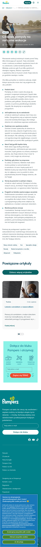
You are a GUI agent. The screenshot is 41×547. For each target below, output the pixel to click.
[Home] (3, 8)
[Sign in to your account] (33, 2)
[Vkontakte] (12, 52)
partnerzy (12, 507)
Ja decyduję (19, 542)
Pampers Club (7, 463)
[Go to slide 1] (18, 334)
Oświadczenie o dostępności (11, 488)
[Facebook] (4, 52)
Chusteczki (5, 456)
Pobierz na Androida (9, 470)
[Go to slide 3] (22, 334)
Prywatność (6, 492)
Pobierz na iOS (7, 467)
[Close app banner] (38, 539)
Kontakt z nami (7, 482)
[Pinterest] (16, 52)
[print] (19, 52)
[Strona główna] (5, 2)
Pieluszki (5, 453)
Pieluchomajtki (7, 460)
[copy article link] (23, 52)
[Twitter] (8, 52)
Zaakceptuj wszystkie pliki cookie (19, 532)
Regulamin (5, 485)
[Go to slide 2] (21, 334)
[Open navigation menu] (38, 2)
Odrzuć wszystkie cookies (19, 537)
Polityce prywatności (20, 518)
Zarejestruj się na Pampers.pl (11, 478)
